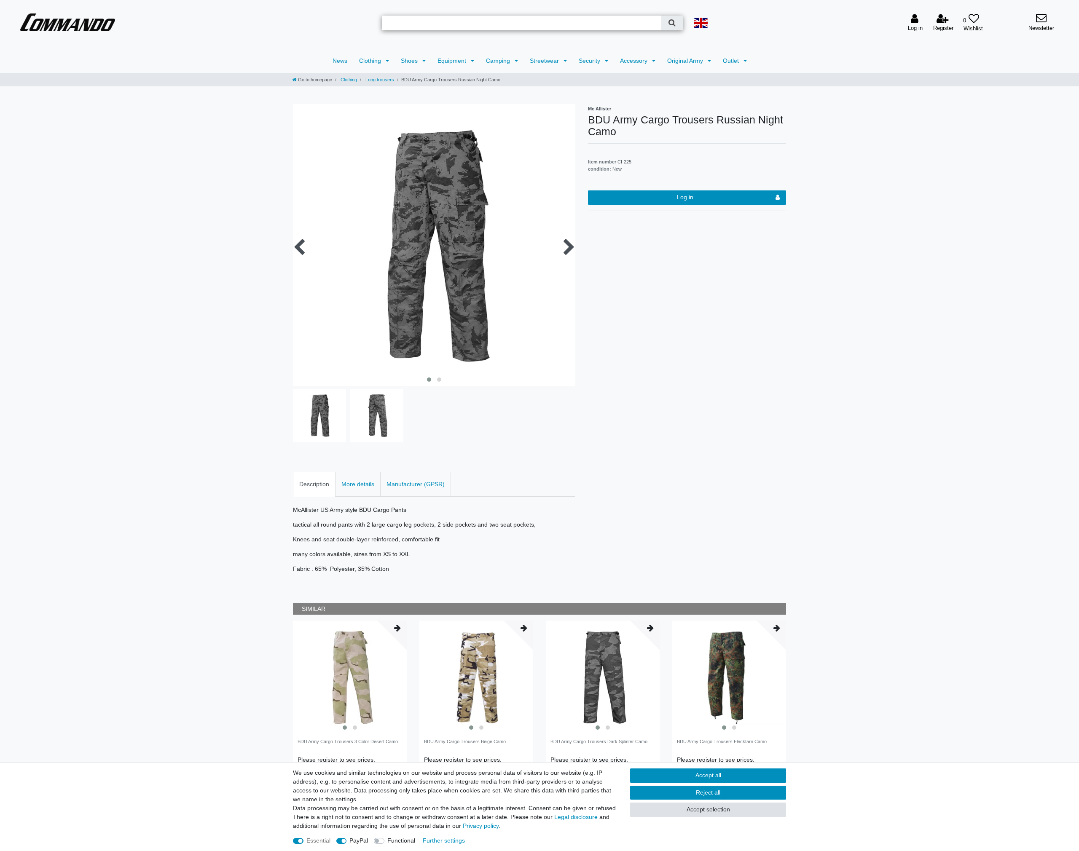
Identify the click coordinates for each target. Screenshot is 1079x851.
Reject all (708, 792)
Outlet (732, 60)
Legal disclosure (576, 817)
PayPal (358, 840)
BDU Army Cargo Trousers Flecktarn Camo (722, 741)
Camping (499, 60)
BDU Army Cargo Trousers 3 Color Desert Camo (348, 741)
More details (357, 484)
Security (590, 60)
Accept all (708, 775)
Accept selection (708, 809)
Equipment (453, 60)
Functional (401, 840)
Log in (685, 197)
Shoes (410, 60)
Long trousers (379, 79)
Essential (318, 840)
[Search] (672, 23)
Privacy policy (481, 825)
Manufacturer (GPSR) (416, 484)
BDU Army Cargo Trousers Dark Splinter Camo (598, 741)
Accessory (634, 60)
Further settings (444, 840)
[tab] (314, 484)
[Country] (701, 23)
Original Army (686, 60)
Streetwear (545, 60)
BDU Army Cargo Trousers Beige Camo (465, 741)
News (340, 60)
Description (314, 484)
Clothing (371, 60)
